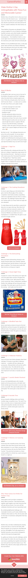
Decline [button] (12, 575)
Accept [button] (22, 575)
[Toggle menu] (26, 2)
